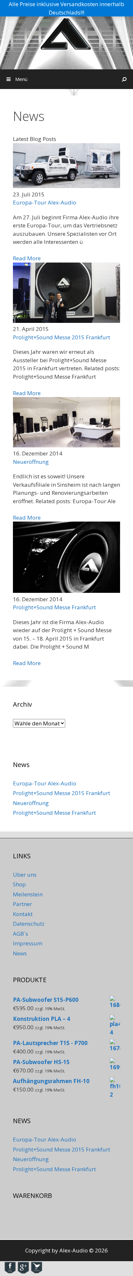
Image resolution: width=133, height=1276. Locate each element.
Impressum (27, 943)
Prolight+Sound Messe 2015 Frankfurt (61, 337)
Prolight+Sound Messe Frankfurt (54, 607)
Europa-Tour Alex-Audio (44, 202)
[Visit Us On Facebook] (9, 1272)
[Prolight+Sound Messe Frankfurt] (66, 590)
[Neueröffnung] (66, 445)
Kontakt (23, 914)
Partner (22, 904)
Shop (19, 884)
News (20, 953)
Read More (27, 258)
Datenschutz (29, 923)
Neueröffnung (31, 461)
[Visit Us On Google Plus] (23, 1272)
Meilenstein (28, 894)
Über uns (24, 874)
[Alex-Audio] (66, 34)
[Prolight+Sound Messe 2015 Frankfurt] (66, 320)
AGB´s (20, 933)
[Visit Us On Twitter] (36, 1272)
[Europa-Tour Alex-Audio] (66, 186)
